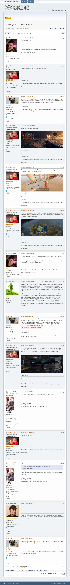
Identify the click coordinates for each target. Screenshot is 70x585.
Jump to (42, 573)
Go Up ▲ (64, 583)
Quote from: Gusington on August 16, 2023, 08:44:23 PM (36, 466)
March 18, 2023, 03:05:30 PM (27, 167)
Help (52, 583)
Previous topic (54, 28)
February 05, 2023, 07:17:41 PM (28, 125)
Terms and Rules (57, 583)
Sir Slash (10, 96)
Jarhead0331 (12, 392)
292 (22, 33)
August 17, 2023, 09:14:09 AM (27, 538)
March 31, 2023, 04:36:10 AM (27, 281)
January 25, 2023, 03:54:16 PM (27, 65)
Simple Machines (15, 583)
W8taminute (12, 38)
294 (28, 33)
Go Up (6, 566)
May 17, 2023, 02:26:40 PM (27, 316)
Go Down (7, 33)
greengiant (11, 282)
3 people (23, 150)
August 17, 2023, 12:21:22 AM (27, 503)
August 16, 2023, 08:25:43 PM (27, 345)
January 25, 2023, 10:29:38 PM (27, 96)
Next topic (62, 28)
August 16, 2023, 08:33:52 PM (27, 391)
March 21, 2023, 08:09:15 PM (27, 210)
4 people (23, 193)
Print (63, 33)
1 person (23, 106)
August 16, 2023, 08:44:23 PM (27, 432)
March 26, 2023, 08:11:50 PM (27, 253)
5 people (23, 332)
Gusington (11, 66)
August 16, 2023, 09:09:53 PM (27, 463)
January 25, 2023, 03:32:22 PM (27, 37)
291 (20, 33)
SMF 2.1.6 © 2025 (7, 583)
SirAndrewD (12, 504)
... (18, 33)
